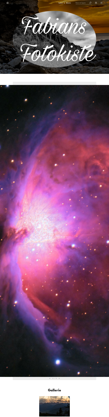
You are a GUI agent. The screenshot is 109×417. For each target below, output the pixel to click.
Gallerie (60, 3)
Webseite (68, 3)
